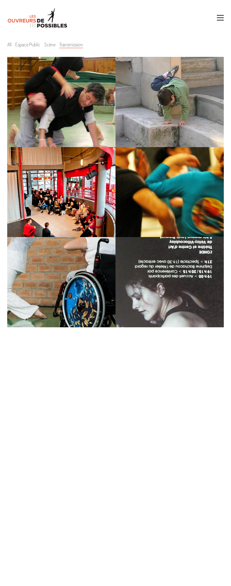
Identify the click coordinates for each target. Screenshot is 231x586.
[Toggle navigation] (220, 18)
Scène (49, 45)
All (9, 45)
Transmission (71, 45)
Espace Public (27, 45)
